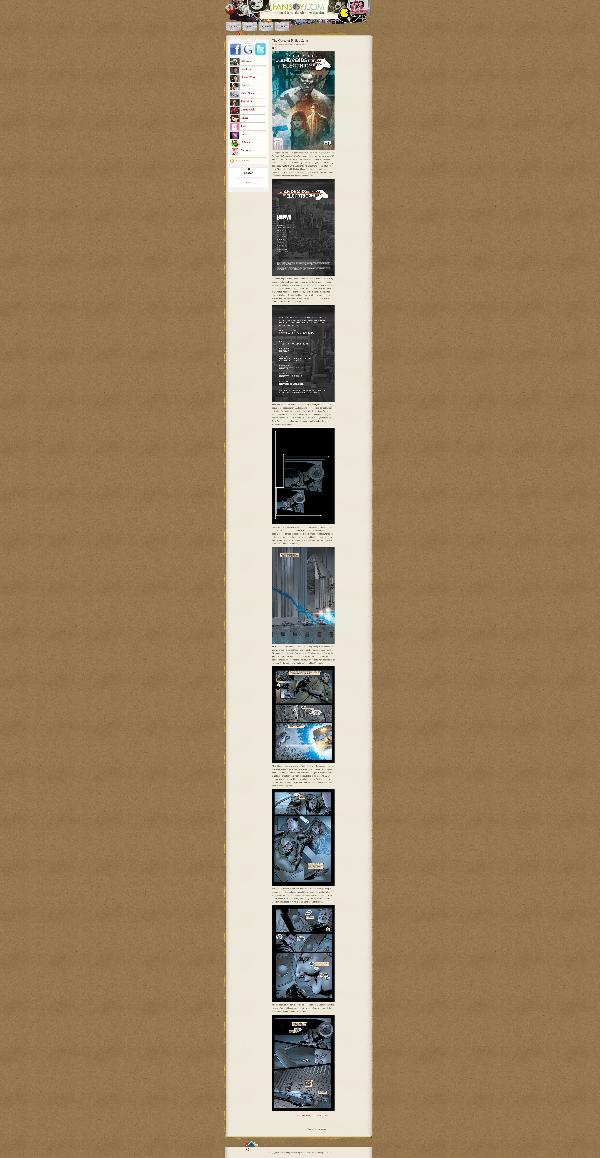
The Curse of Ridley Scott (290, 40)
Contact (282, 27)
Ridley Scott (328, 1115)
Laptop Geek (325, 1153)
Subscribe (278, 48)
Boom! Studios (317, 1115)
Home (234, 27)
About (250, 27)
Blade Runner (306, 1115)
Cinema (303, 44)
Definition (266, 27)
